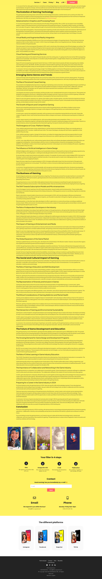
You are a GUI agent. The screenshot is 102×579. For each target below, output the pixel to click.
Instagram (26, 547)
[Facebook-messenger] (47, 565)
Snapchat (59, 547)
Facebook (42, 547)
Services (37, 2)
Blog (57, 2)
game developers (75, 119)
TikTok (76, 547)
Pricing (51, 2)
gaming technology (51, 18)
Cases (45, 2)
